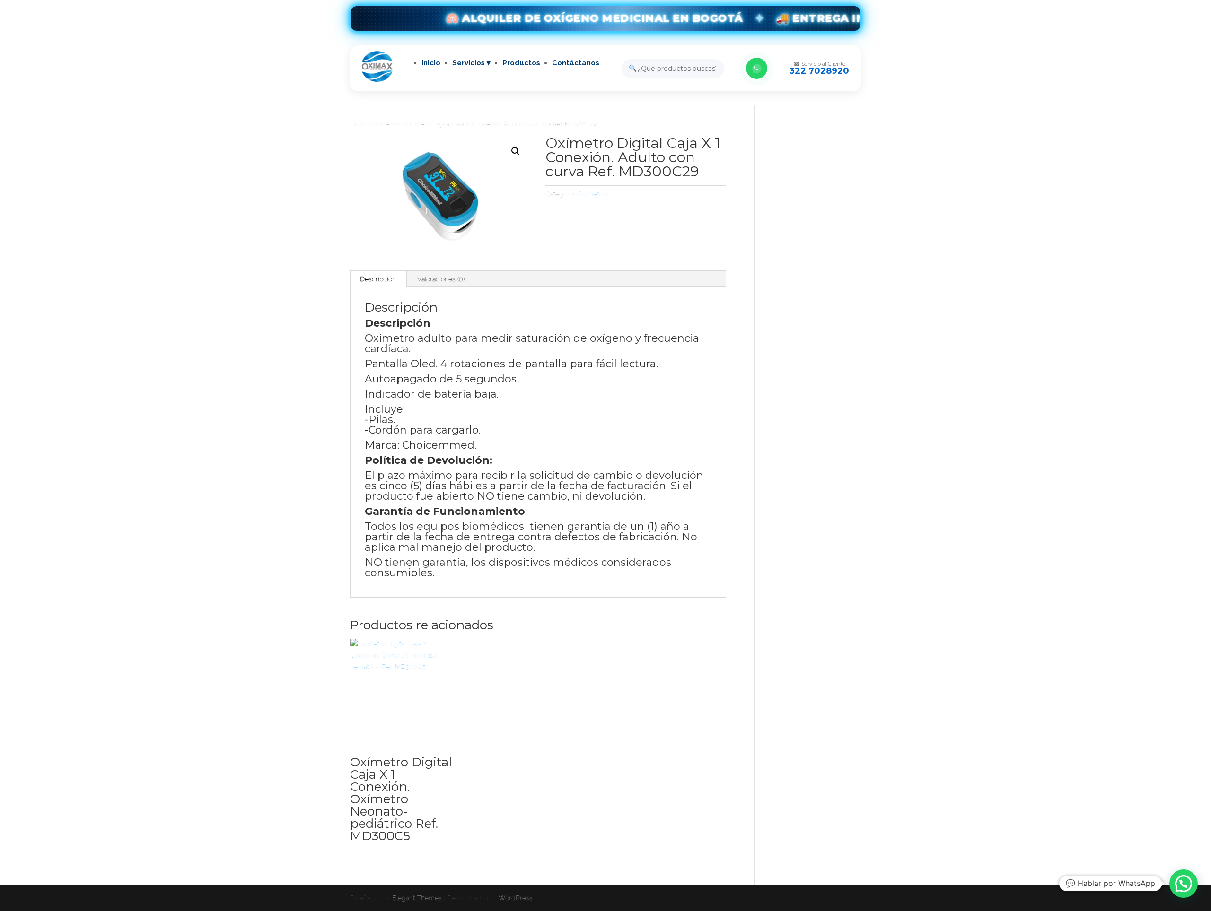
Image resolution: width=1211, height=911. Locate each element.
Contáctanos (575, 63)
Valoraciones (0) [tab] (441, 279)
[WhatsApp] (756, 68)
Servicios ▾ (471, 63)
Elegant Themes (417, 898)
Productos (521, 63)
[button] (515, 151)
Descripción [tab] (378, 279)
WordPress (516, 898)
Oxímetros (385, 124)
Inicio (430, 63)
